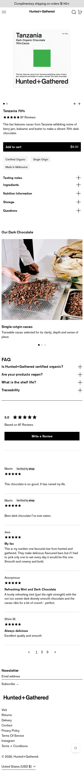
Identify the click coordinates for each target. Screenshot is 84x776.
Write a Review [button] (42, 436)
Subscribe (8, 684)
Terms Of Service (13, 736)
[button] (73, 12)
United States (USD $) (17, 766)
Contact (7, 725)
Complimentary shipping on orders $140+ (42, 4)
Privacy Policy (11, 731)
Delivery (7, 720)
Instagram (8, 741)
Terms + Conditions (15, 746)
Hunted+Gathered (25, 757)
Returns (7, 715)
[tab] (4, 103)
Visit (4, 710)
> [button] (55, 652)
